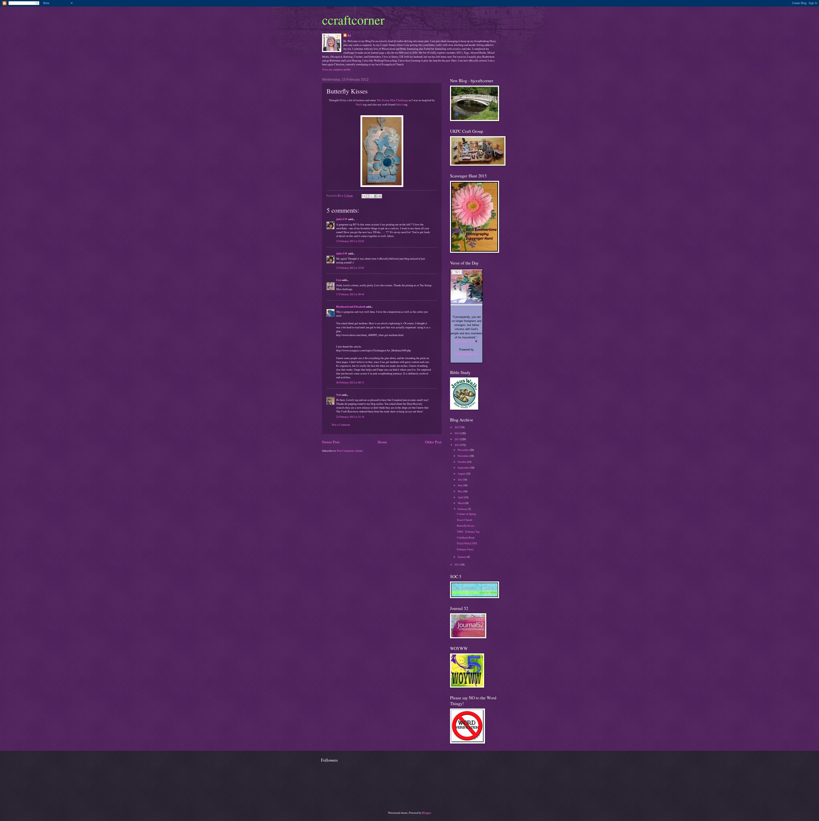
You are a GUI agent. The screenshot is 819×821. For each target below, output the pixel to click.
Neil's (359, 104)
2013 (457, 439)
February (463, 509)
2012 (457, 445)
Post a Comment (341, 425)
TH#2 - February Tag (468, 531)
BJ (349, 35)
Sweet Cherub (464, 520)
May (460, 491)
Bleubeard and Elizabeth (350, 306)
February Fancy (465, 549)
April (461, 497)
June (460, 485)
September (464, 467)
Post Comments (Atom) (350, 451)
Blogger (426, 813)
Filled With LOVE (467, 543)
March (461, 503)
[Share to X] (372, 196)
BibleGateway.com (466, 353)
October (462, 462)
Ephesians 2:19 (464, 341)
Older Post (433, 441)
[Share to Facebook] (376, 196)
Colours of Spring (466, 514)
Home (382, 441)
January (462, 557)
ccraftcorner (353, 19)
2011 (457, 564)
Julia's (399, 104)
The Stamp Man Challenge (392, 100)
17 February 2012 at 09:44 (350, 294)
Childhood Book (466, 537)
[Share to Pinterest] (380, 196)
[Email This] (364, 196)
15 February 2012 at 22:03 (350, 268)
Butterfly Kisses (466, 525)
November (464, 456)
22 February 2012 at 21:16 (350, 417)
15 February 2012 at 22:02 (350, 241)
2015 (457, 427)
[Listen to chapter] (476, 341)
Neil (338, 395)
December (464, 450)
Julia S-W (341, 219)
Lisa (338, 280)
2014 (457, 433)
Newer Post (331, 441)
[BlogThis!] (368, 196)
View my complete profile (336, 69)
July (460, 479)
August (462, 473)
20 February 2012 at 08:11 (350, 382)
